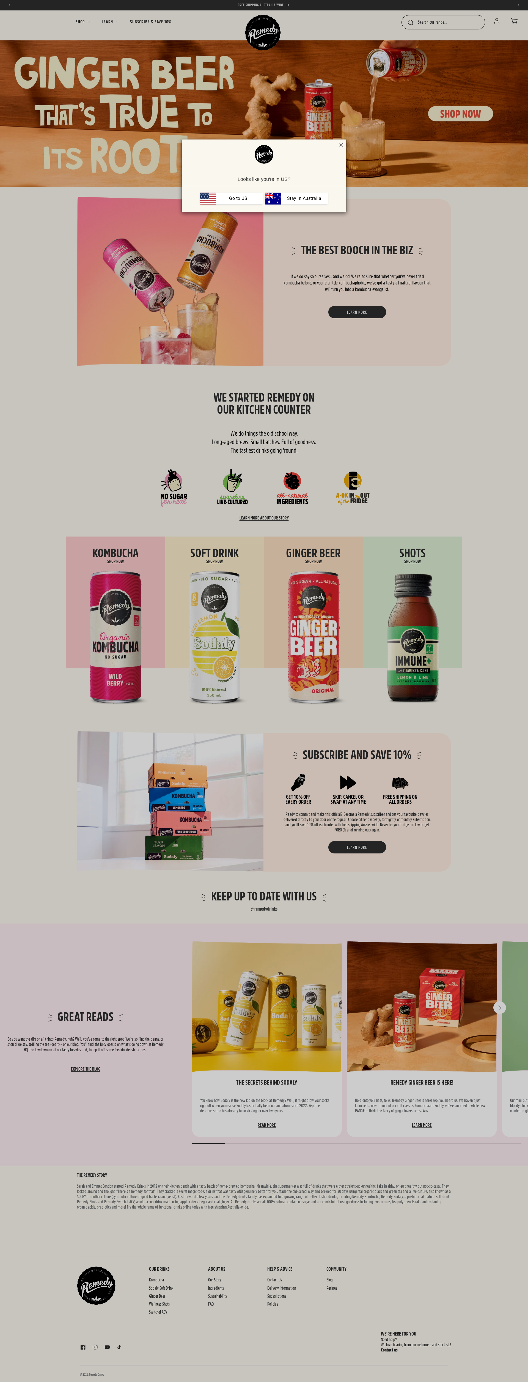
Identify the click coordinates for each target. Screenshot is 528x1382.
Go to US (238, 198)
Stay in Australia (303, 198)
